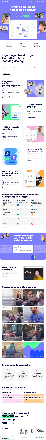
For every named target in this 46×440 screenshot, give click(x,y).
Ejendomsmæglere (12, 301)
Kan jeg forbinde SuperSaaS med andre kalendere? (11, 401)
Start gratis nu (26, 15)
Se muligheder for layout (6, 139)
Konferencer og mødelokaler (6, 298)
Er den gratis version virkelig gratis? (29, 395)
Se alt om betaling (30, 160)
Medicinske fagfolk (26, 320)
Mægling (30, 321)
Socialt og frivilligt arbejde (27, 337)
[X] (38, 437)
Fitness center (5, 320)
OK (7, 438)
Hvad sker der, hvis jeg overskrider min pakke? (31, 399)
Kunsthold (12, 336)
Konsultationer (26, 321)
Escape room (16, 336)
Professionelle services (6, 301)
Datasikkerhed (39, 429)
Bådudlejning (15, 321)
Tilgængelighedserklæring (40, 431)
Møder (25, 356)
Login (39, 1)
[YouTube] (41, 437)
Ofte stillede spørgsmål (26, 432)
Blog (25, 433)
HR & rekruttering (18, 301)
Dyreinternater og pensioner (15, 298)
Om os (32, 429)
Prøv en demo (19, 15)
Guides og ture (5, 337)
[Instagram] (39, 437)
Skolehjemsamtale (11, 356)
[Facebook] (36, 437)
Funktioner (31, 1)
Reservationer (37, 356)
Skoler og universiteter (14, 355)
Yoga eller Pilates (5, 321)
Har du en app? (5, 399)
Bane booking (9, 320)
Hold (33, 356)
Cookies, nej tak (4, 438)
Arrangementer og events (6, 336)
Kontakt (26, 434)
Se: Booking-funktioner (6, 73)
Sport (13, 320)
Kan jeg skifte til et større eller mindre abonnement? (32, 397)
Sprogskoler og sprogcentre (6, 355)
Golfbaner (16, 320)
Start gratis (5, 422)
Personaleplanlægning (11, 337)
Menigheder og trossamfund (35, 337)
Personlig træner (11, 321)
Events (31, 356)
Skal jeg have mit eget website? (8, 397)
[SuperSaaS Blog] (43, 437)
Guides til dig (26, 429)
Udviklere (32, 432)
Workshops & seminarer (6, 353)
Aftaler (28, 356)
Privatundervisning (5, 356)
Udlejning (41, 356)
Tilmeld (42, 1)
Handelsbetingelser (39, 430)
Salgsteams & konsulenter (6, 302)
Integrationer (22, 432)
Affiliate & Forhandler (32, 431)
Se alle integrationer (5, 227)
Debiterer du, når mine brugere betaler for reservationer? (33, 401)
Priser (34, 1)
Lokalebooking (12, 353)
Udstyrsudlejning (17, 337)
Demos (21, 431)
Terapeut (39, 320)
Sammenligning (22, 433)
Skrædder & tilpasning (14, 302)
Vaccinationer (34, 321)
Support (37, 1)
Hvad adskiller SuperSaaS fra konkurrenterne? (10, 395)
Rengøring (19, 302)
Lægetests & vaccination (33, 320)
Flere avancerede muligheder (31, 117)
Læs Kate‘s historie (5, 276)
